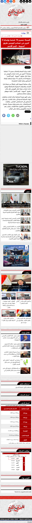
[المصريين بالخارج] (16, 175)
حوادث (23, 32)
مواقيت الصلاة (24, 450)
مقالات (26, 272)
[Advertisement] (16, 145)
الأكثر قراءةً (25, 332)
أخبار (27, 191)
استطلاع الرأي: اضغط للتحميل (23, 387)
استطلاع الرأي (24, 383)
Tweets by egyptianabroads (23, 491)
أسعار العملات (24, 394)
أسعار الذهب (24, 402)
